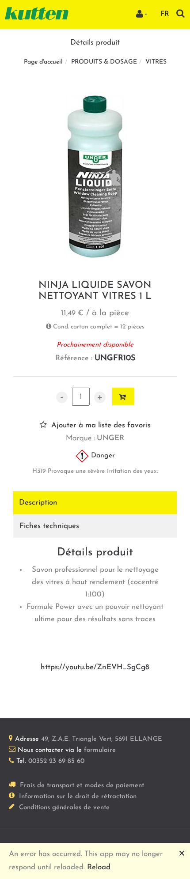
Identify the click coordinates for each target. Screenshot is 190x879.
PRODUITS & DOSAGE (104, 62)
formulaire (100, 750)
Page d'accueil (43, 62)
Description (38, 502)
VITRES (156, 62)
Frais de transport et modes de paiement (82, 785)
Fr (164, 14)
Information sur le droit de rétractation (78, 796)
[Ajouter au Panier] (123, 396)
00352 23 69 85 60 (56, 761)
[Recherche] (180, 13)
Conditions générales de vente (64, 807)
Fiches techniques (49, 526)
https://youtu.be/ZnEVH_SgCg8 (95, 667)
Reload (98, 867)
